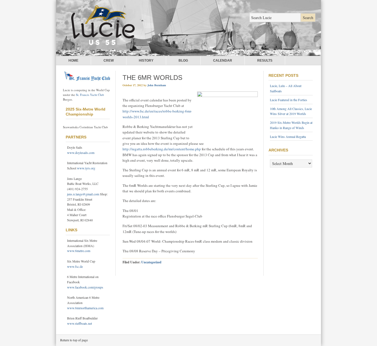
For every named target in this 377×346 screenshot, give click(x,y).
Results (264, 60)
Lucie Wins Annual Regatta (288, 136)
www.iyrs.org (86, 168)
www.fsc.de (75, 266)
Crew (108, 60)
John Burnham (156, 85)
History (146, 60)
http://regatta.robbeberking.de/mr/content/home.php (162, 148)
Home (73, 60)
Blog (183, 60)
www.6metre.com (78, 250)
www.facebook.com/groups (85, 287)
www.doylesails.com (80, 152)
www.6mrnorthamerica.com (85, 308)
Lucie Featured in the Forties (288, 100)
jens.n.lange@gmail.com (83, 194)
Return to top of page (74, 340)
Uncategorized (151, 262)
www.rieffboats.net (79, 323)
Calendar (222, 60)
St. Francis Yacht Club (90, 95)
